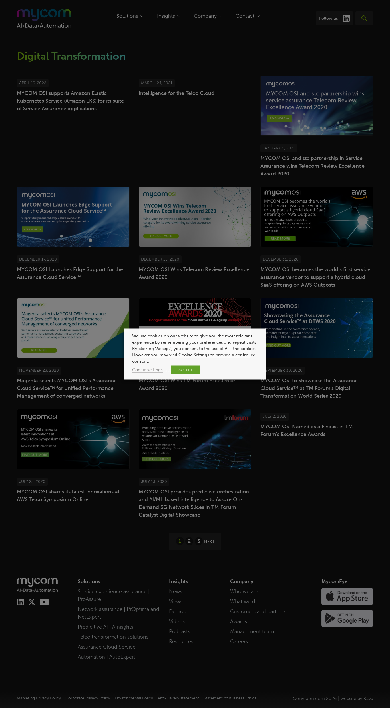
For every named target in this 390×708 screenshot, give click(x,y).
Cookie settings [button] (147, 369)
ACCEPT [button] (185, 370)
